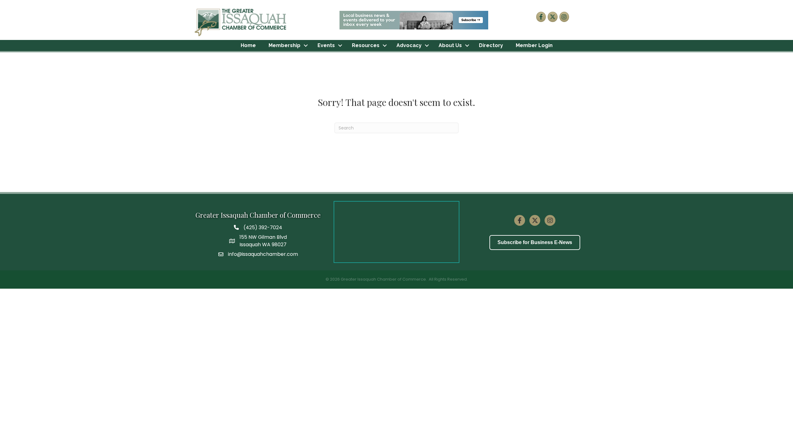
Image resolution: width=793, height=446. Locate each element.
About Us (450, 45)
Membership (284, 45)
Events (326, 45)
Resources (365, 45)
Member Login (534, 45)
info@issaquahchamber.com (263, 254)
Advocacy (409, 45)
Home (248, 45)
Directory (491, 45)
